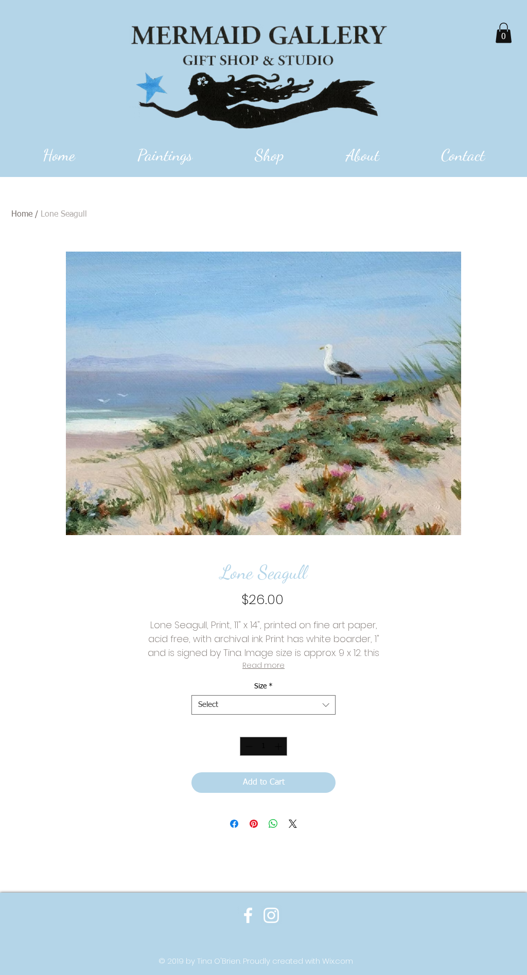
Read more (263, 665)
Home (21, 214)
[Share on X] (293, 824)
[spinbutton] (263, 746)
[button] (503, 33)
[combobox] (263, 705)
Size (263, 686)
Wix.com (337, 960)
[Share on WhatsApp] (273, 824)
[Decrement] (247, 746)
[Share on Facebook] (234, 824)
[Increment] (279, 746)
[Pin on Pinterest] (254, 824)
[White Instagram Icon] (271, 915)
